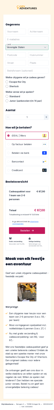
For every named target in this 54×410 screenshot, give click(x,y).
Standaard (14, 96)
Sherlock (14, 86)
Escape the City (17, 81)
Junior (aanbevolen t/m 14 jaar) (25, 100)
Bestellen (25, 230)
